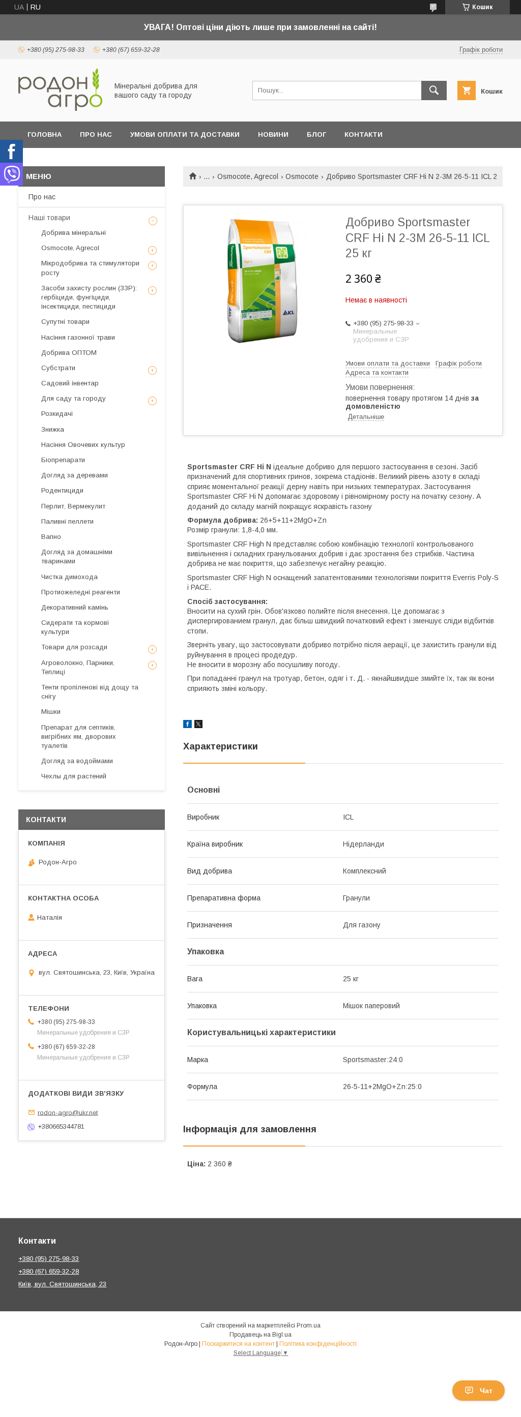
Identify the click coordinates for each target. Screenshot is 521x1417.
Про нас (96, 134)
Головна (44, 134)
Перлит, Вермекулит (73, 506)
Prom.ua (309, 1325)
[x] (198, 725)
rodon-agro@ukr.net (68, 1112)
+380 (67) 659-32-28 (48, 1271)
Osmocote (302, 176)
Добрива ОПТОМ (69, 352)
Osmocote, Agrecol (247, 176)
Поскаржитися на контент (238, 1343)
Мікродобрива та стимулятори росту (90, 267)
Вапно (51, 536)
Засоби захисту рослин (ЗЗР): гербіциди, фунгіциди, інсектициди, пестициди (89, 297)
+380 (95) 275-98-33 (48, 1258)
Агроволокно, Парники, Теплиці (77, 667)
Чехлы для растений (73, 776)
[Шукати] (434, 90)
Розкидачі (57, 413)
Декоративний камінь (74, 607)
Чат (486, 1390)
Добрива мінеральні (73, 232)
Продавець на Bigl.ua (260, 1334)
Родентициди (62, 490)
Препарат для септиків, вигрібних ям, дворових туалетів (78, 736)
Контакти (363, 134)
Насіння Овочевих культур (83, 444)
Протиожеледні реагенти (80, 592)
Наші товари (49, 218)
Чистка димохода (69, 577)
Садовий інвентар (70, 383)
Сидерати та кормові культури (75, 627)
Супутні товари (65, 321)
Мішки (51, 711)
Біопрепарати (63, 460)
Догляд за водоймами (77, 761)
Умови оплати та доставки (185, 134)
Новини (273, 134)
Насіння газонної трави (78, 337)
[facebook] (187, 725)
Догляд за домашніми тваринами (76, 556)
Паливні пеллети (67, 521)
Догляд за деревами (74, 475)
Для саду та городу (73, 398)
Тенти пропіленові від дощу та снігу (89, 691)
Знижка (52, 429)
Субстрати (58, 368)
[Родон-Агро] (60, 108)
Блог (316, 134)
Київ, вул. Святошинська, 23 (62, 1284)
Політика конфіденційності (318, 1343)
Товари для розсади (74, 647)
